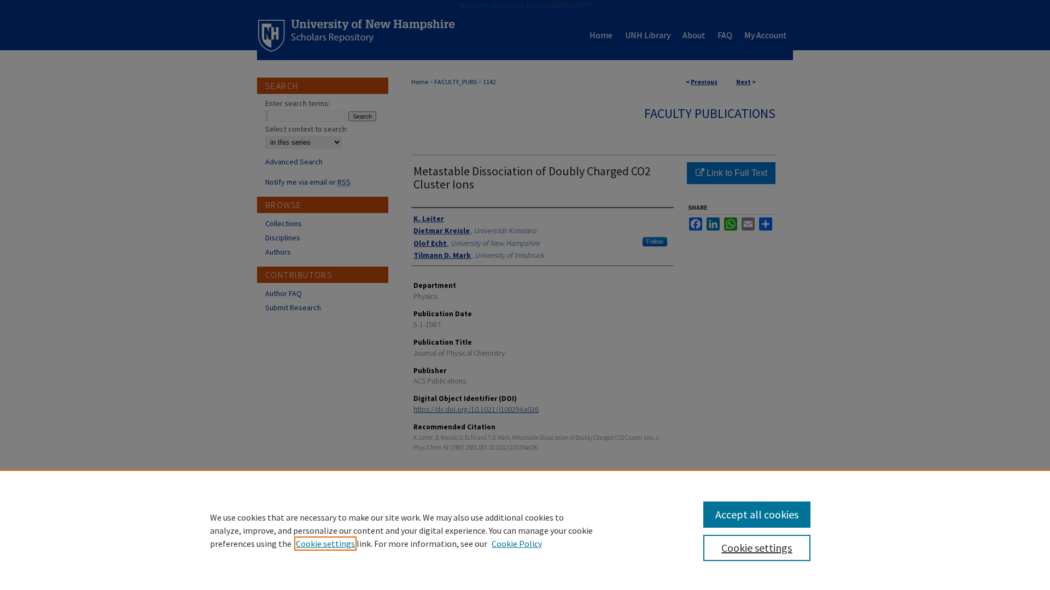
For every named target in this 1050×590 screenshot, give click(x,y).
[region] (525, 530)
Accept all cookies (756, 514)
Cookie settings (325, 543)
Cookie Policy (517, 543)
